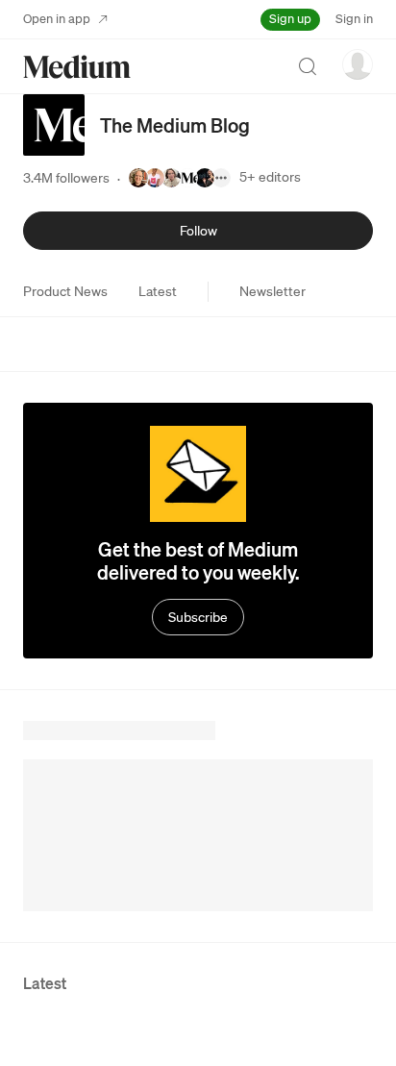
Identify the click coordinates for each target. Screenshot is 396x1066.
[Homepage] (77, 67)
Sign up (290, 19)
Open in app (56, 19)
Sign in (354, 19)
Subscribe (198, 617)
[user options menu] (357, 64)
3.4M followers (66, 177)
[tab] (65, 291)
